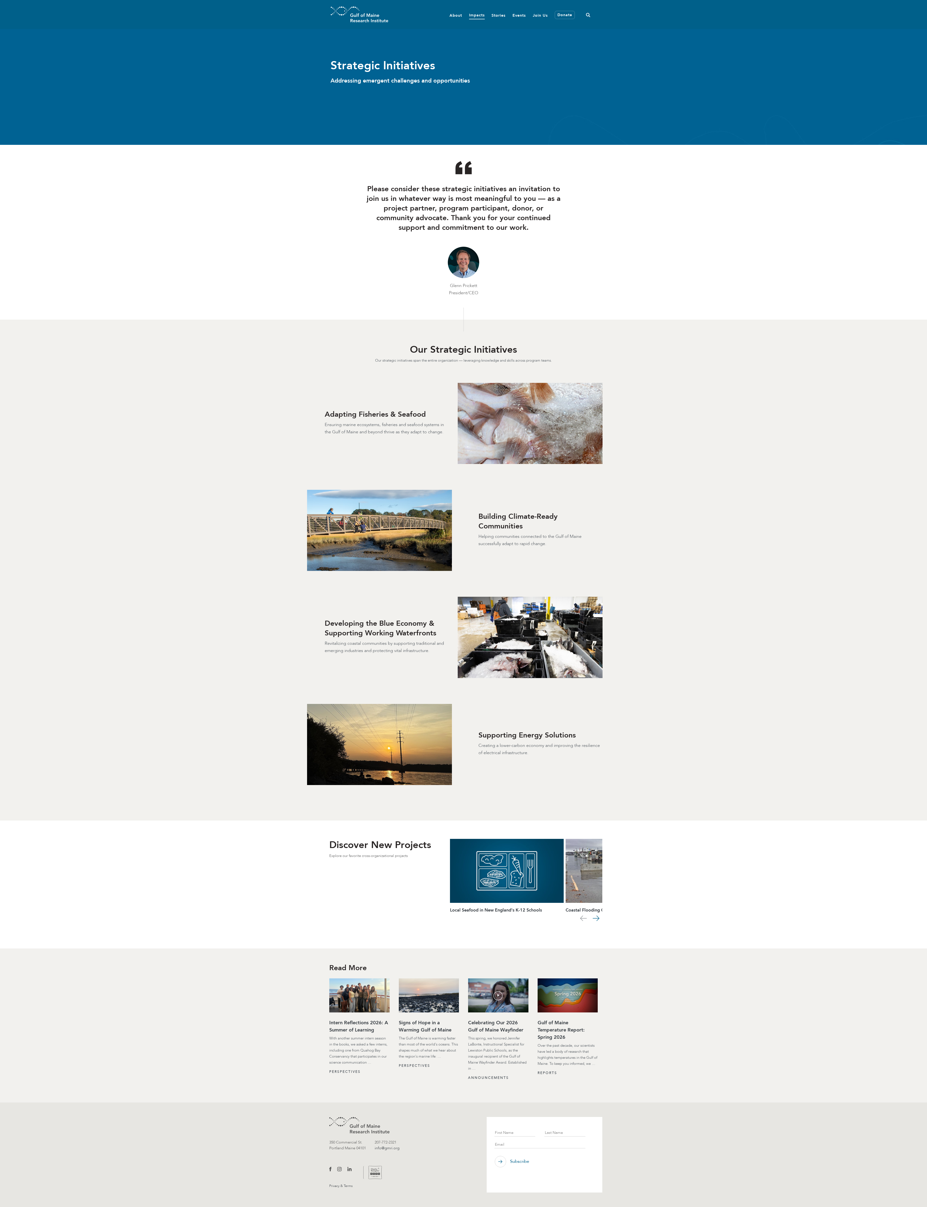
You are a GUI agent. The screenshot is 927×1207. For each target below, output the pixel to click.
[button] (588, 14)
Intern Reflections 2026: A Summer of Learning (358, 1026)
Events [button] (519, 15)
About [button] (455, 15)
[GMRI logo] (359, 1125)
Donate (564, 15)
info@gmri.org (387, 1148)
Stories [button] (499, 15)
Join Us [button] (540, 15)
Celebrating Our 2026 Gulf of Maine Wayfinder (495, 1026)
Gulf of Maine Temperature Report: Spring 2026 (561, 1030)
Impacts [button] (477, 15)
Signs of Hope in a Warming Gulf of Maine (425, 1026)
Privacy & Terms (341, 1186)
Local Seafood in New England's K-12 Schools (496, 910)
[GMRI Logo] (359, 14)
